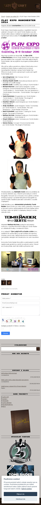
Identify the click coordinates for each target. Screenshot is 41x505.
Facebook (6, 358)
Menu (37, 6)
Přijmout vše (20, 494)
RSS (27, 364)
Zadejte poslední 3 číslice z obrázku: (13, 326)
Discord (20, 364)
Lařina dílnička (6, 402)
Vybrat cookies (26, 489)
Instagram (20, 358)
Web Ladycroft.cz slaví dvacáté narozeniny (15, 380)
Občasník (5, 400)
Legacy (4, 399)
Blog (4, 406)
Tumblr (13, 364)
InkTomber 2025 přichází (9, 373)
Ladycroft (5, 397)
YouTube (27, 358)
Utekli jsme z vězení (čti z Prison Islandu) (13, 386)
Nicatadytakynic (7, 404)
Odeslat (5, 333)
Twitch (34, 358)
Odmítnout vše (20, 499)
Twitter (13, 358)
